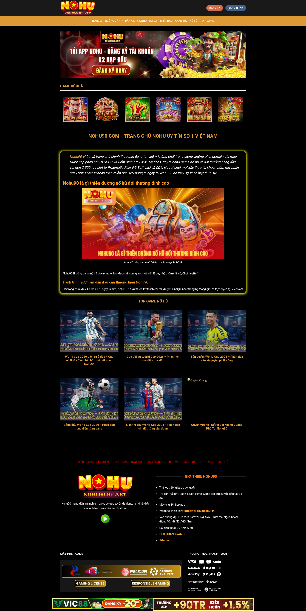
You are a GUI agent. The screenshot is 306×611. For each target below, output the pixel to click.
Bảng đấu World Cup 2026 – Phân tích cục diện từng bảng (89, 426)
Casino (142, 20)
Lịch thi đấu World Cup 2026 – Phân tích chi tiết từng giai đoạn (153, 426)
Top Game (207, 20)
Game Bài (181, 20)
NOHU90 (97, 20)
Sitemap (164, 540)
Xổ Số (193, 20)
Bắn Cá (130, 20)
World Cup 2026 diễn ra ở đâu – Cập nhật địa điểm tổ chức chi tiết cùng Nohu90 (89, 360)
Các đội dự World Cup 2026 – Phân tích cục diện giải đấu (153, 358)
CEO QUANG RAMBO (172, 534)
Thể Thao (166, 20)
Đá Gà (153, 20)
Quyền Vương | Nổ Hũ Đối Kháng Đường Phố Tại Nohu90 (216, 426)
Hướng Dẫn (112, 20)
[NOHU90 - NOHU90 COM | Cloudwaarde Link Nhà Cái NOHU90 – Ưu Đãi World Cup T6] (77, 8)
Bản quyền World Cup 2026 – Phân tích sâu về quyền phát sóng (217, 358)
